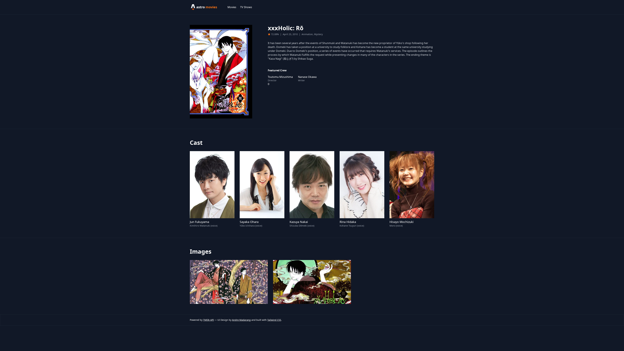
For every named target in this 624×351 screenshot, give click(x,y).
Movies (232, 7)
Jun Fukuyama (199, 222)
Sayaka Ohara (249, 222)
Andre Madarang (241, 319)
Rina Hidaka (348, 222)
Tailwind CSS (274, 319)
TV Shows (246, 7)
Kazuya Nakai (299, 222)
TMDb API (208, 319)
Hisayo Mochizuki (402, 222)
